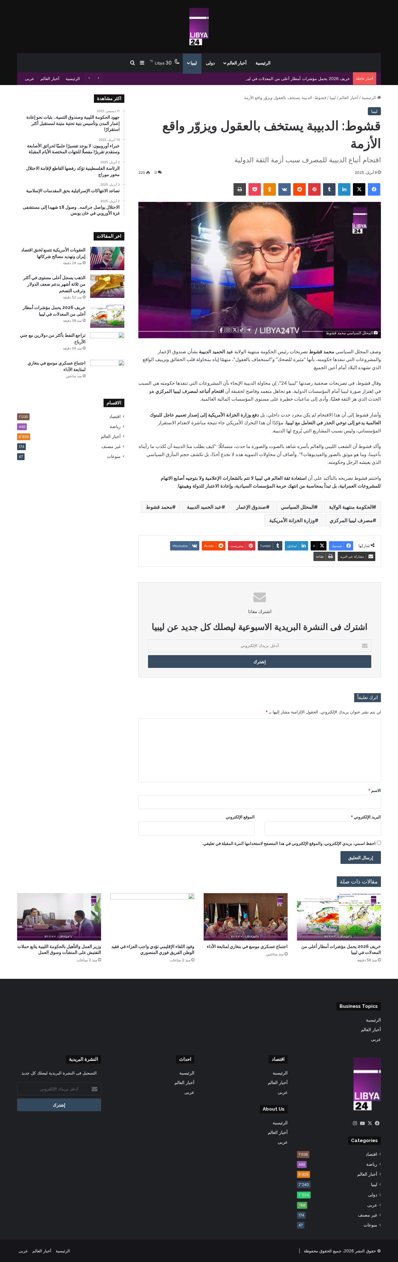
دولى (210, 62)
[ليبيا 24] (199, 26)
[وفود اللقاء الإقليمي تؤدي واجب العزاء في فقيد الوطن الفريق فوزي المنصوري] (152, 917)
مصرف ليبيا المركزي (351, 520)
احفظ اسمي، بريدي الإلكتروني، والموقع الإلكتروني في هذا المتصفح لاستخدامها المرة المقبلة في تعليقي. (289, 843)
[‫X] (369, 1123)
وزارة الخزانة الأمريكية (292, 520)
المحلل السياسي (297, 507)
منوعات (114, 456)
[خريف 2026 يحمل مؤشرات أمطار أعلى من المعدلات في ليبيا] (107, 316)
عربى (29, 78)
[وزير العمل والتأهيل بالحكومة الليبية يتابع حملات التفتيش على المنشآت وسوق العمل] (59, 917)
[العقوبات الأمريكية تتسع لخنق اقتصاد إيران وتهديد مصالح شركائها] (107, 258)
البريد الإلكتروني (366, 816)
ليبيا (194, 62)
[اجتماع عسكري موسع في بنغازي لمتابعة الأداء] (107, 371)
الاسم (374, 790)
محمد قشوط (159, 507)
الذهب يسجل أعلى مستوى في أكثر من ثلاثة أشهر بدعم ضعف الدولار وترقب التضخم (54, 284)
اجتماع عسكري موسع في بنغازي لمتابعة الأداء (247, 946)
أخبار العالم (237, 62)
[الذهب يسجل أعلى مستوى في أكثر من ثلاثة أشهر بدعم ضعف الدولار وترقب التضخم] (107, 286)
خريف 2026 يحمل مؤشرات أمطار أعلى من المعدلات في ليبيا (297, 78)
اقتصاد (115, 416)
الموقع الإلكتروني (240, 816)
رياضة (115, 426)
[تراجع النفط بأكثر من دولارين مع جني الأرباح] (107, 343)
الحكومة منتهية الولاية (351, 507)
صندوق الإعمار (251, 507)
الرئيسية (263, 62)
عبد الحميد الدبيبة (204, 507)
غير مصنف (111, 446)
